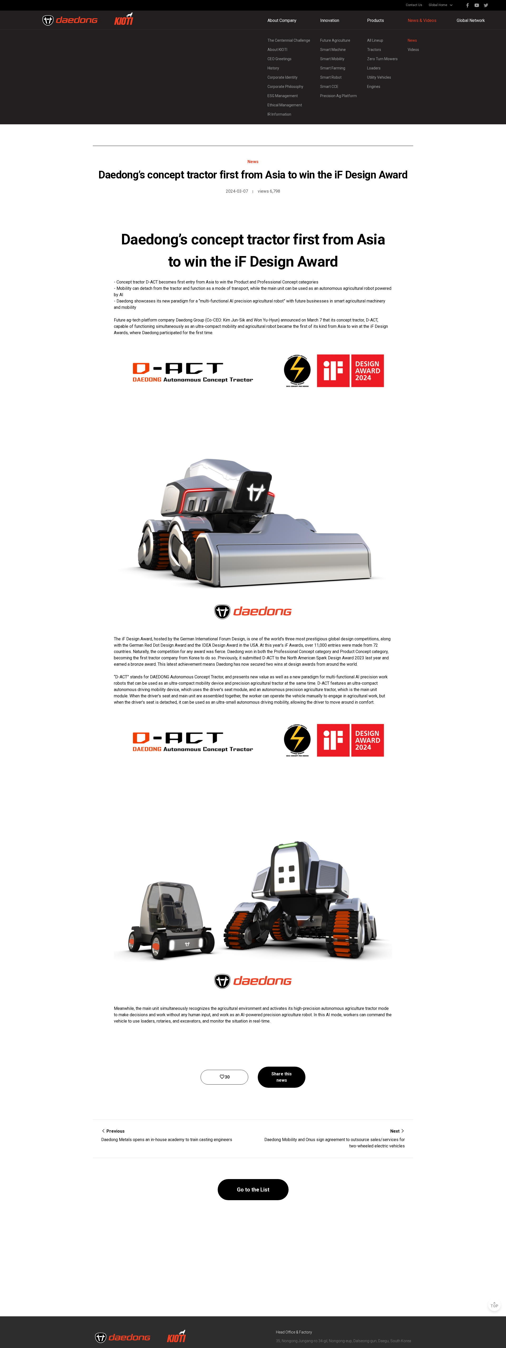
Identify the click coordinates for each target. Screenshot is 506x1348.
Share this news (281, 1077)
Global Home (438, 5)
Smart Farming (332, 68)
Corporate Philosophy (285, 86)
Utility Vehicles (379, 77)
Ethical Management (284, 105)
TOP (494, 1306)
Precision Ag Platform (338, 96)
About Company (281, 20)
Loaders (374, 68)
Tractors (374, 50)
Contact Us (414, 5)
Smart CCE (329, 86)
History (273, 68)
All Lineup (375, 40)
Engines (373, 86)
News (412, 40)
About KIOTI (277, 50)
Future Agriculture (335, 40)
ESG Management (282, 96)
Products (375, 20)
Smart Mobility (332, 59)
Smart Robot (331, 77)
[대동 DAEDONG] (87, 19)
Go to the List (253, 1189)
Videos (413, 50)
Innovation (329, 20)
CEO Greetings (279, 59)
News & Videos (422, 20)
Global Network (471, 20)
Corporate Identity (282, 77)
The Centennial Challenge (288, 40)
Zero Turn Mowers (382, 59)
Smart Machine (333, 50)
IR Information (279, 114)
